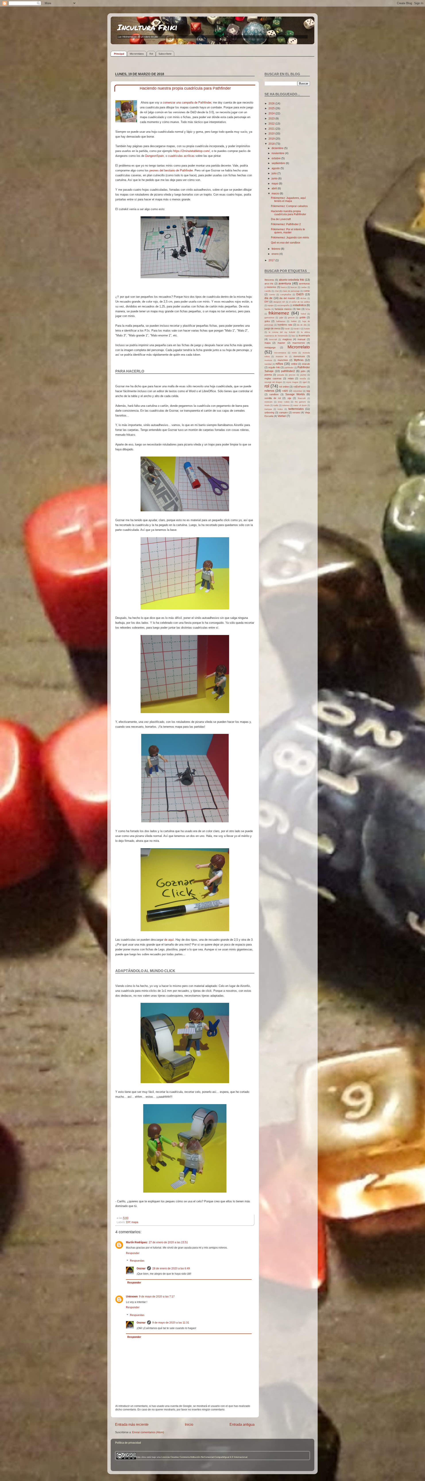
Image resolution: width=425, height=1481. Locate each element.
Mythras (298, 360)
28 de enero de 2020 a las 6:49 (171, 1268)
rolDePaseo (300, 386)
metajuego (270, 347)
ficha (307, 309)
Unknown (132, 1296)
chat (277, 291)
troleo (280, 409)
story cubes (284, 402)
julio (274, 173)
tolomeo (286, 405)
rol (267, 386)
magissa (287, 339)
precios (292, 375)
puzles (303, 375)
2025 (272, 108)
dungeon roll (279, 302)
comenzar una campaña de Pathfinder (187, 102)
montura (268, 360)
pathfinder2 (288, 371)
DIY (128, 1222)
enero (275, 253)
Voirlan (282, 415)
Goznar (141, 1268)
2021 (272, 128)
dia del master (287, 298)
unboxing (269, 412)
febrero (276, 248)
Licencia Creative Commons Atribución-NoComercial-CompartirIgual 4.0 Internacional (204, 1457)
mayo (275, 183)
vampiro (283, 412)
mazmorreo (298, 342)
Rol (151, 53)
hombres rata (285, 324)
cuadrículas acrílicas (181, 155)
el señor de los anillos (299, 302)
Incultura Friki (147, 27)
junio (275, 178)
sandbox (274, 394)
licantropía (304, 335)
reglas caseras (273, 378)
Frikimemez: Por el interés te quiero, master (288, 231)
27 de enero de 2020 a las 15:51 (168, 1242)
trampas (268, 409)
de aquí (169, 939)
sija (289, 398)
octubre (276, 158)
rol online (284, 386)
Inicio (189, 1424)
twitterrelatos (296, 408)
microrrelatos (280, 353)
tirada (267, 405)
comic (306, 291)
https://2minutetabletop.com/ (191, 151)
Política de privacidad (128, 1442)
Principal (119, 53)
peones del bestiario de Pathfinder (171, 170)
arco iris (269, 283)
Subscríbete (165, 53)
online (294, 364)
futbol (303, 314)
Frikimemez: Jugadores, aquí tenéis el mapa (288, 199)
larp (293, 336)
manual (301, 339)
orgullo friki (274, 367)
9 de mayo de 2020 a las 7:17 (157, 1296)
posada (280, 375)
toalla (275, 405)
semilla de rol (273, 398)
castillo (268, 291)
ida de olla (302, 325)
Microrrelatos (137, 53)
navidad (268, 364)
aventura (284, 283)
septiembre (279, 163)
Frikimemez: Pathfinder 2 (286, 224)
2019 (272, 138)
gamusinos (269, 318)
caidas (304, 287)
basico (284, 287)
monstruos (299, 356)
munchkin (283, 360)
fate (299, 309)
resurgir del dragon (273, 382)
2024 (272, 113)
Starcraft (302, 398)
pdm (303, 371)
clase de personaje (291, 291)
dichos (303, 298)
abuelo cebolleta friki (291, 279)
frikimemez (279, 313)
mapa (134, 1222)
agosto (276, 168)
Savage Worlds (295, 394)
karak (287, 329)
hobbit (294, 321)
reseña (303, 379)
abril (275, 188)
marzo (276, 193)
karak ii (297, 329)
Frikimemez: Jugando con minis (290, 237)
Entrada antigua (242, 1424)
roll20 (285, 390)
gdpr (281, 318)
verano (296, 412)
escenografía (283, 305)
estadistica (299, 305)
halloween (280, 321)
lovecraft (273, 339)
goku (267, 321)
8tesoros (269, 279)
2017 (272, 260)
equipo (271, 305)
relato (291, 378)
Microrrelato (299, 347)
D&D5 (300, 294)
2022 (272, 123)
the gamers (300, 402)
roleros (269, 390)
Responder (132, 1253)
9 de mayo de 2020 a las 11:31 (170, 1322)
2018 (272, 143)
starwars (268, 402)
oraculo (306, 364)
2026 (272, 103)
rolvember (297, 391)
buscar (294, 287)
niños (279, 363)
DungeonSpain (154, 155)
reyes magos (292, 382)
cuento (272, 295)
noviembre (278, 153)
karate (307, 329)
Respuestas (137, 1260)
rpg (308, 390)
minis (294, 353)
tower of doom (300, 405)
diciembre (278, 148)
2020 (272, 133)
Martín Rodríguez (136, 1242)
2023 (272, 118)
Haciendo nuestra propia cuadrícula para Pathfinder (288, 213)
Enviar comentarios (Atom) (148, 1432)
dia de (268, 298)
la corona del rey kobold (282, 332)
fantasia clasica (283, 309)
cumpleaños (285, 295)
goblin (302, 317)
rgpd (305, 382)
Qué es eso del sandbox (285, 242)
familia (267, 309)
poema (268, 374)
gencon (291, 318)
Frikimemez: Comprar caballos (289, 206)
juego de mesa (272, 328)
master (281, 342)
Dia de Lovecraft (281, 219)
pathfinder (289, 367)
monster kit (281, 356)
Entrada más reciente (132, 1424)
